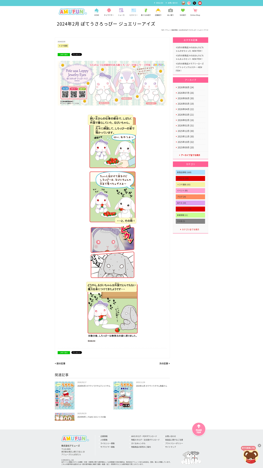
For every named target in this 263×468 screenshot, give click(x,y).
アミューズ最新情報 (171, 30)
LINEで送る (64, 54)
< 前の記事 (60, 363)
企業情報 (104, 436)
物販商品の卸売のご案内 (141, 447)
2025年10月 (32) (186, 142)
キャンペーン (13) (184, 209)
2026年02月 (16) (186, 120)
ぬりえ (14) (181, 203)
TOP (162, 30)
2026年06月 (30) (186, 98)
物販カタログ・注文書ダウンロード (145, 440)
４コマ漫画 (63, 46)
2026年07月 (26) (186, 93)
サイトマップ (170, 447)
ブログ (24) (181, 197)
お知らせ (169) (183, 178)
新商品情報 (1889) (184, 172)
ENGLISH (159, 3)
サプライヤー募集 (107, 447)
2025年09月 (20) (186, 147)
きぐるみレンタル (138, 443)
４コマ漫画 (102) (183, 184)
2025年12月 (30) (186, 131)
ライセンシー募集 (107, 443)
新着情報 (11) (182, 215)
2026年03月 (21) (186, 115)
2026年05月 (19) (186, 104)
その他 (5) (181, 221)
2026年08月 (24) (186, 87)
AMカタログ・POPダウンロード (144, 436)
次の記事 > (164, 363)
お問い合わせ (173, 3)
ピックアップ (63, 49)
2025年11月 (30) (186, 136)
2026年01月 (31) (186, 125)
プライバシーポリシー (174, 443)
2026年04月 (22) (186, 109)
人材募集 (104, 440)
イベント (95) (182, 190)
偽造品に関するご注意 (174, 440)
